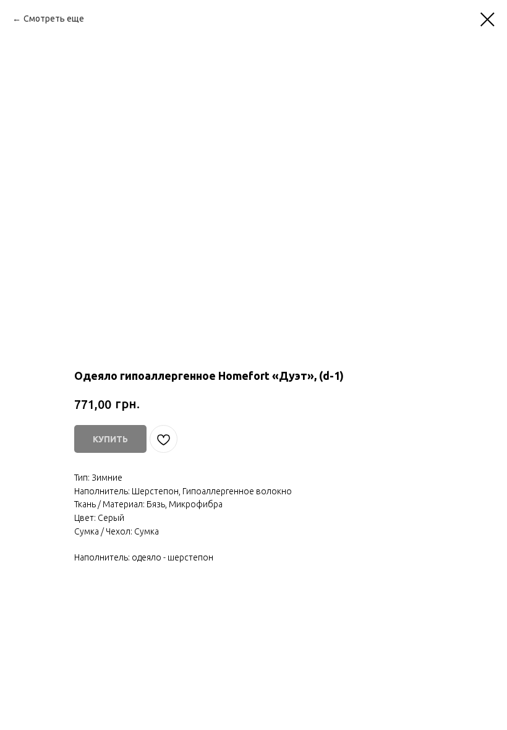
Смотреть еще (53, 19)
